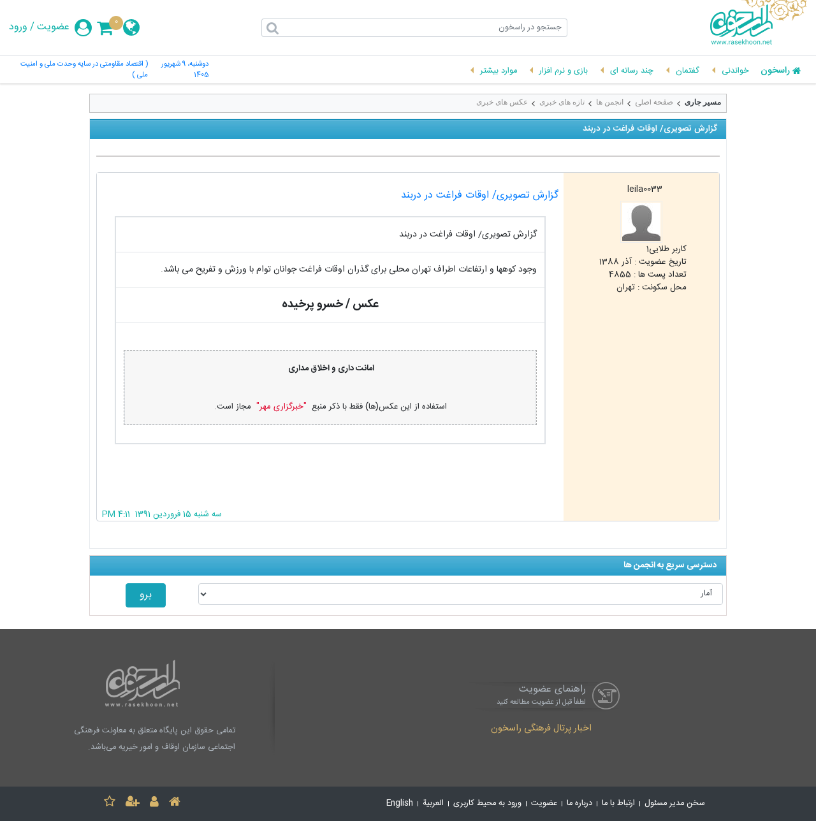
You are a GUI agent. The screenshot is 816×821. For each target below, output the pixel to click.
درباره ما (579, 803)
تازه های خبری (562, 102)
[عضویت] (132, 803)
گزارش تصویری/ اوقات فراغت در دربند (479, 195)
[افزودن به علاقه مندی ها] (109, 803)
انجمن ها (609, 102)
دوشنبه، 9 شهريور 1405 (184, 70)
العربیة (433, 803)
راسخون (775, 71)
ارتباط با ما (618, 803)
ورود (18, 27)
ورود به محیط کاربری (487, 803)
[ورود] (154, 803)
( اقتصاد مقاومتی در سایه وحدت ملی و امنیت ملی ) (83, 70)
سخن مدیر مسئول (675, 803)
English (399, 803)
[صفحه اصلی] (175, 803)
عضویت (53, 27)
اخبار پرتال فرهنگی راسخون (541, 729)
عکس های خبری (502, 102)
